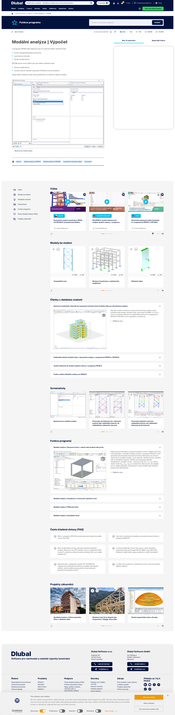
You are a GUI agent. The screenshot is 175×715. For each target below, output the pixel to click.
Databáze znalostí (24, 199)
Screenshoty (22, 204)
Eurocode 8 (88, 161)
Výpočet (18, 161)
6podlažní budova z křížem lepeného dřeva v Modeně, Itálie (67, 618)
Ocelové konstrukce (18, 685)
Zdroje (44, 8)
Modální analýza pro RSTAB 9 (52, 161)
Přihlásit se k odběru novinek (98, 683)
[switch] (62, 711)
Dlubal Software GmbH (138, 652)
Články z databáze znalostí (66, 299)
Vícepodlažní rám (60, 281)
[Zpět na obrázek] (58, 249)
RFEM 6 (40, 682)
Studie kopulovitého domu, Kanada (144, 617)
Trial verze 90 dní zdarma (153, 9)
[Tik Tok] (145, 689)
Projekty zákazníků (24, 219)
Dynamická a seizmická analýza (72, 161)
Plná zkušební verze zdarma (127, 682)
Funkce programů (39, 13)
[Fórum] (145, 684)
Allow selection (149, 703)
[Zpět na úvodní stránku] (17, 3)
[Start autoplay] (51, 234)
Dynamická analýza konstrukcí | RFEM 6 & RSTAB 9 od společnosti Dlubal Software (68, 221)
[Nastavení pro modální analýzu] (58, 113)
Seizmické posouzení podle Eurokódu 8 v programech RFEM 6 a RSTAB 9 (145, 221)
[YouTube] (149, 684)
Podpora (29, 8)
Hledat (157, 22)
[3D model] (53, 249)
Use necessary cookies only (149, 709)
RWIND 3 (41, 689)
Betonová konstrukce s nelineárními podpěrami (105, 282)
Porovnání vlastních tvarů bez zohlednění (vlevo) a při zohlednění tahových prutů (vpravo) (144, 423)
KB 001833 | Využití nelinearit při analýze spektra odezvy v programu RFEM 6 (105, 221)
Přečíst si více (118, 321)
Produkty (21, 8)
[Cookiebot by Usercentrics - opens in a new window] (17, 711)
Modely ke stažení (24, 195)
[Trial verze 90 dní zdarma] (118, 3)
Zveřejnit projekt (123, 685)
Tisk (131, 32)
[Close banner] (168, 695)
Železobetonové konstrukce (21, 682)
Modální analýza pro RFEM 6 (32, 161)
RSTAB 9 (41, 685)
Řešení (13, 8)
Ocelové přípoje (16, 689)
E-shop (128, 3)
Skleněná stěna (137, 281)
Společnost (62, 8)
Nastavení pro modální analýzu (23, 151)
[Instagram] (149, 689)
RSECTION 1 (42, 687)
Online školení (96, 691)
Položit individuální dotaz (73, 685)
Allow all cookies (149, 697)
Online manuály (122, 689)
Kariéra (71, 8)
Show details (109, 711)
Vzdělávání (52, 8)
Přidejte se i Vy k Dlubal (152, 679)
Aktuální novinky (97, 687)
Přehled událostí (96, 689)
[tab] (103, 290)
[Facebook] (154, 684)
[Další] (162, 234)
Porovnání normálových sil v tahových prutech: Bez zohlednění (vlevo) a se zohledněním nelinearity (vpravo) (106, 423)
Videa (20, 190)
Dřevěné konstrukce (18, 687)
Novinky (37, 8)
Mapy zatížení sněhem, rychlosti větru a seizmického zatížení (72, 689)
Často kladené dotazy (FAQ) (28, 214)
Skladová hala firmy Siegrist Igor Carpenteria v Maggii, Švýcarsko (104, 618)
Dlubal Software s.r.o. (101, 652)
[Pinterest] (158, 684)
